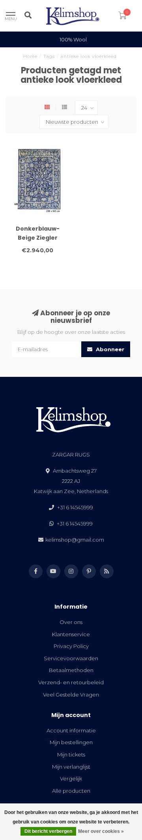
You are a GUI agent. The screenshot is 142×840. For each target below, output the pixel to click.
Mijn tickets (71, 754)
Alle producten (71, 791)
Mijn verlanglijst (71, 767)
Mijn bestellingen (71, 742)
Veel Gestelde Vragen (71, 694)
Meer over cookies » (101, 831)
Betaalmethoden (71, 670)
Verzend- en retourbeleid (71, 682)
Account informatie (71, 730)
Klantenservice (71, 634)
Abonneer (109, 349)
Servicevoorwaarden (71, 658)
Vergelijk (71, 778)
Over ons (71, 622)
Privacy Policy (71, 646)
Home (30, 56)
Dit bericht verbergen (48, 831)
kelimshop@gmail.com (74, 539)
